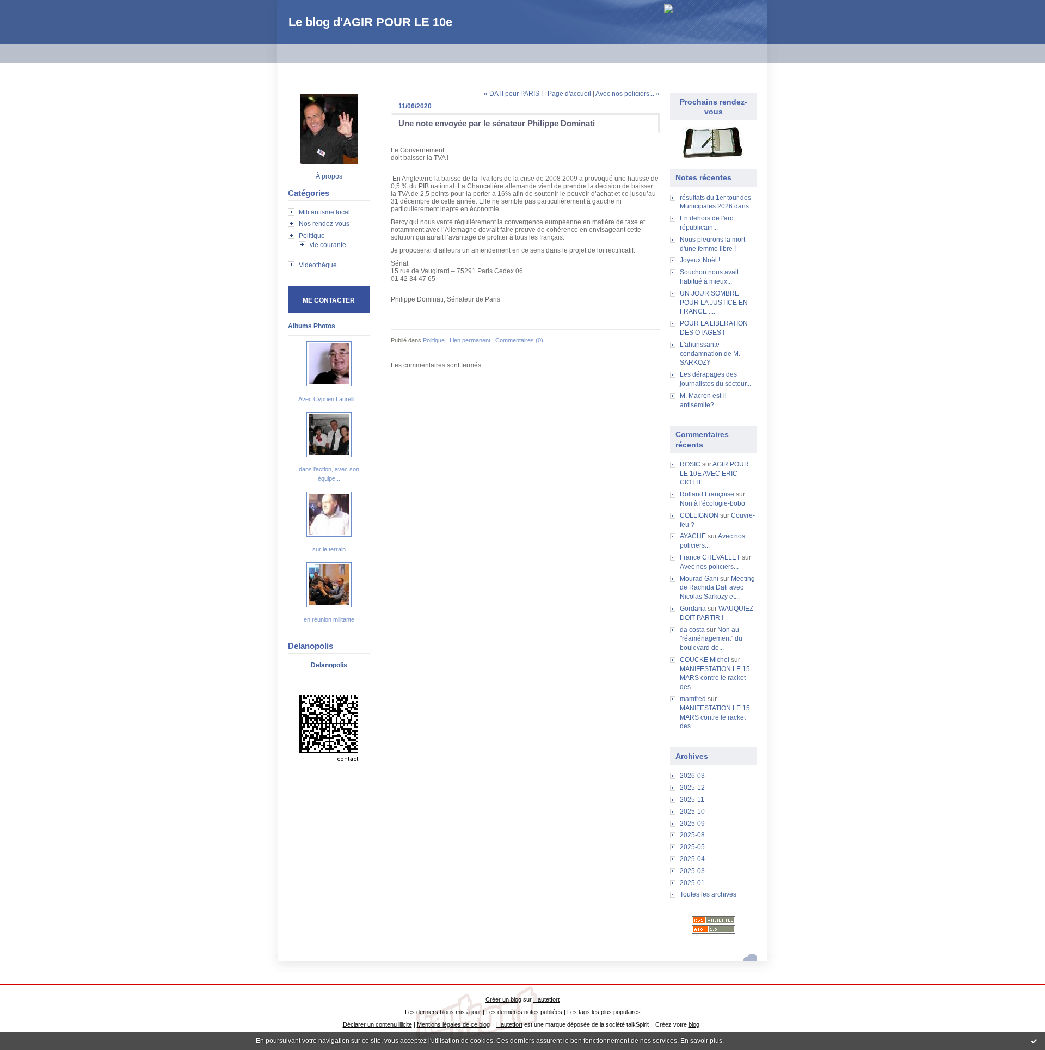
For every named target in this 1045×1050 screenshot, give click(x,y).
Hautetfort (546, 999)
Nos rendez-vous (324, 224)
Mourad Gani (699, 578)
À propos (329, 176)
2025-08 (692, 835)
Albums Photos (311, 326)
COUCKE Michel (704, 660)
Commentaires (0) (519, 340)
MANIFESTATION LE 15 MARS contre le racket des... (715, 678)
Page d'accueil (569, 93)
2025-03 (692, 871)
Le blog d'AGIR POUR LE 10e (370, 22)
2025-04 (692, 859)
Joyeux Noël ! (700, 260)
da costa (692, 630)
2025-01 (692, 883)
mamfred (693, 699)
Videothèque (318, 265)
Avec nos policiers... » (627, 93)
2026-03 (692, 775)
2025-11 (692, 799)
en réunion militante (329, 619)
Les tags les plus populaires (604, 1012)
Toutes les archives (708, 894)
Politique (312, 236)
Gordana (693, 608)
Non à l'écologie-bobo (712, 503)
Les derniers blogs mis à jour (443, 1012)
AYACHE (693, 536)
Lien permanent (470, 340)
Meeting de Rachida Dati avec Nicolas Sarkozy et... (717, 588)
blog (694, 1024)
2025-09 (692, 823)
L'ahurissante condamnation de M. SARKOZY (710, 354)
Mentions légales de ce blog (453, 1024)
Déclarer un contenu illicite (377, 1024)
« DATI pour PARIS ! (513, 93)
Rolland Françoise (707, 494)
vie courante (328, 245)
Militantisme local (324, 212)
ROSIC (690, 464)
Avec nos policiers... (709, 566)
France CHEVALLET (710, 557)
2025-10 (692, 811)
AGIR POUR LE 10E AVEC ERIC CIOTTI (714, 473)
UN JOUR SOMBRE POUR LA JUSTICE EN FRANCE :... (714, 303)
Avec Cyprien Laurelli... (328, 399)
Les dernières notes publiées (524, 1012)
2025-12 (692, 787)
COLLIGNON (699, 515)
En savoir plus (701, 1041)
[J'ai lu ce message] (1034, 1040)
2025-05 (692, 847)
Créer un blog (503, 999)
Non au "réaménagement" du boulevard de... (711, 639)
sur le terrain (329, 549)
